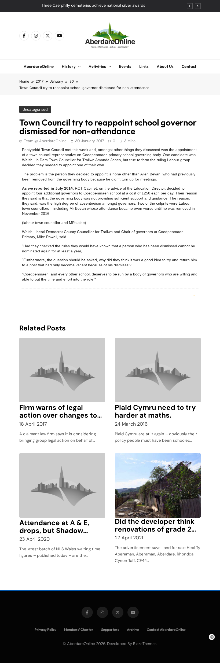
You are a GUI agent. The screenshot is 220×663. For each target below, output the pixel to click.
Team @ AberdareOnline (45, 140)
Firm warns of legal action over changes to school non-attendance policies (60, 419)
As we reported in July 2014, (48, 188)
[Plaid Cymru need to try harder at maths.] (158, 370)
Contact (189, 66)
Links (144, 66)
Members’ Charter (78, 629)
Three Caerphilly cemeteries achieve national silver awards (93, 5)
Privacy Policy (45, 629)
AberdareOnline (39, 66)
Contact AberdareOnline (166, 629)
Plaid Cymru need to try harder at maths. (155, 411)
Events (125, 66)
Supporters (110, 629)
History (69, 66)
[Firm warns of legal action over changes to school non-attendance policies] (62, 370)
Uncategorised (35, 109)
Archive (133, 629)
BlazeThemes (144, 643)
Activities (97, 66)
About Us (165, 66)
